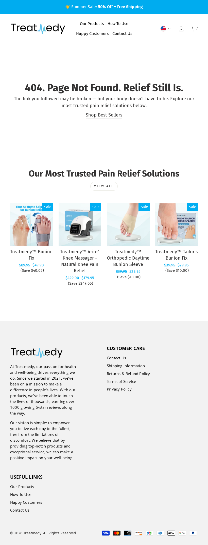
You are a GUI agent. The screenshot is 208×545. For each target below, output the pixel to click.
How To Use (118, 23)
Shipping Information (126, 365)
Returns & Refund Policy (128, 373)
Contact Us (122, 33)
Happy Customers (92, 33)
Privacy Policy (119, 389)
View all (104, 186)
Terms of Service (121, 381)
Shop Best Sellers (104, 115)
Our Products (92, 23)
